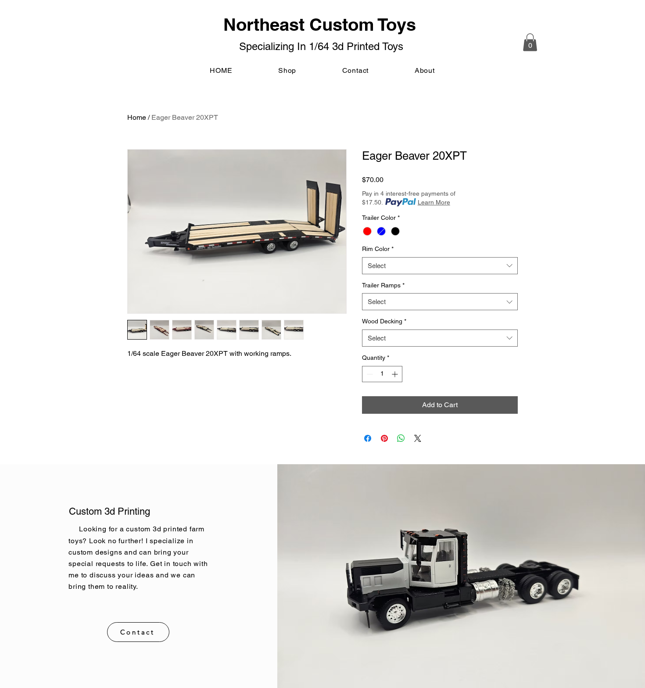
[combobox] (440, 265)
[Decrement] (368, 374)
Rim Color (378, 248)
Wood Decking (384, 321)
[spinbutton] (382, 374)
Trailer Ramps (383, 285)
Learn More (434, 202)
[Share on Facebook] (367, 438)
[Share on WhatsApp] (401, 438)
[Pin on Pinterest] (384, 438)
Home (136, 117)
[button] (530, 42)
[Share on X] (417, 438)
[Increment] (395, 374)
